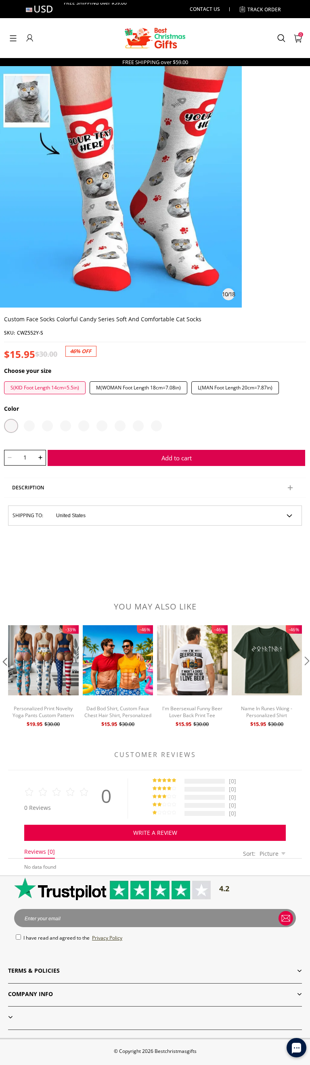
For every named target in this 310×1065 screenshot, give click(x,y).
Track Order (264, 9)
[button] (13, 38)
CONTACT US (205, 9)
